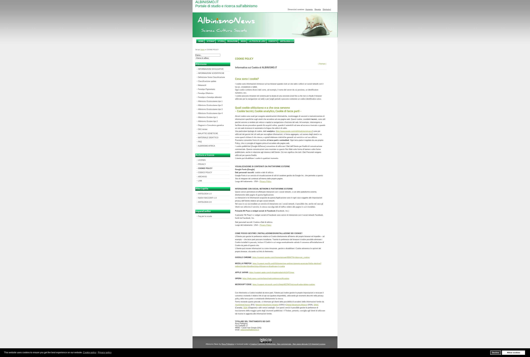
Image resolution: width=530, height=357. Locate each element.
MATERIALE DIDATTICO (208, 138)
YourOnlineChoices (242, 305)
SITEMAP (211, 41)
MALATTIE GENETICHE (208, 133)
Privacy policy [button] (105, 352)
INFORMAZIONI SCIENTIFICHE (211, 73)
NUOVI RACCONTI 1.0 (207, 198)
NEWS (243, 41)
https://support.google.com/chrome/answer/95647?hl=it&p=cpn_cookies (281, 257)
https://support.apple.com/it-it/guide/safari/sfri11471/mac (271, 272)
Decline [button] (495, 352)
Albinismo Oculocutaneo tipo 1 (210, 101)
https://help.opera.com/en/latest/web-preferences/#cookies (266, 278)
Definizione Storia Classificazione (211, 77)
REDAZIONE (232, 41)
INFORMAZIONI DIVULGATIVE (211, 69)
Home (201, 41)
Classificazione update (207, 81)
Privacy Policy (265, 181)
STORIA (221, 41)
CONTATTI (272, 41)
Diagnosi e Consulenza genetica (211, 125)
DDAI (245, 308)
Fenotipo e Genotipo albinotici (210, 97)
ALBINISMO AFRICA (206, 146)
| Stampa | (322, 64)
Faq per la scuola (205, 216)
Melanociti (202, 85)
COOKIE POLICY (205, 168)
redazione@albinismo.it (249, 330)
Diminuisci (327, 9)
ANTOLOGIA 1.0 (204, 194)
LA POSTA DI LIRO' (257, 41)
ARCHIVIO (202, 177)
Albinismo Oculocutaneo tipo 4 (210, 113)
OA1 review (202, 129)
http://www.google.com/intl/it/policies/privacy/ (294, 131)
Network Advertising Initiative (267, 305)
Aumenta (309, 9)
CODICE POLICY (205, 172)
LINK (200, 181)
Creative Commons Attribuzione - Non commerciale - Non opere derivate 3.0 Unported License (287, 344)
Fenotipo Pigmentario (206, 89)
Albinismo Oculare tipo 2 (208, 121)
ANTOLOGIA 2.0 (287, 41)
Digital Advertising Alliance (296, 305)
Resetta (318, 9)
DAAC (316, 305)
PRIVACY (202, 164)
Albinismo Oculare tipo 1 (208, 117)
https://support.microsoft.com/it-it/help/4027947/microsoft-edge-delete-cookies (284, 284)
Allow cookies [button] (513, 352)
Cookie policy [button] (89, 352)
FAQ (200, 142)
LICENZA (202, 160)
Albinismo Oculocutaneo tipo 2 (210, 105)
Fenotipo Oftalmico (205, 93)
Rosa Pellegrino (228, 344)
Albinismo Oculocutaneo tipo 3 (210, 109)
